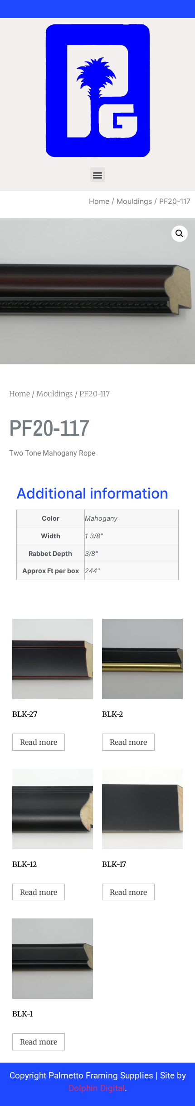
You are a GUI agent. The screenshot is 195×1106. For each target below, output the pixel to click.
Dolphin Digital (96, 1088)
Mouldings (134, 201)
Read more (38, 742)
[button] (97, 174)
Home (99, 201)
